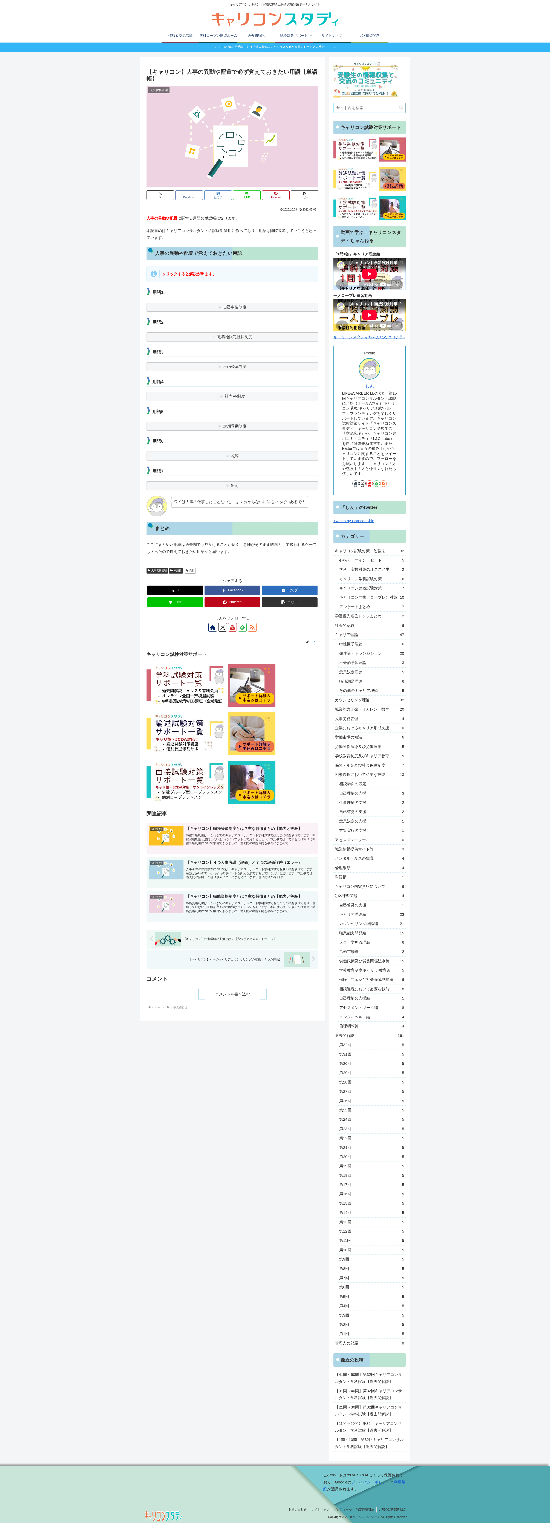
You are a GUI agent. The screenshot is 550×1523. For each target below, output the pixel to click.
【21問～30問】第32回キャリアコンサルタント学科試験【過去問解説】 (368, 1410)
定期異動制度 (234, 426)
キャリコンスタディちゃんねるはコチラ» (369, 337)
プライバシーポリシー (370, 1482)
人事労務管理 (159, 570)
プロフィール (343, 1509)
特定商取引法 (365, 1509)
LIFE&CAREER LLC (392, 1509)
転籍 (235, 456)
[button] (304, 195)
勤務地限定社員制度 (234, 337)
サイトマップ (320, 1509)
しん (369, 386)
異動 (191, 570)
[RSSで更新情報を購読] (252, 627)
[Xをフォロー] (222, 627)
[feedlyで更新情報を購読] (242, 627)
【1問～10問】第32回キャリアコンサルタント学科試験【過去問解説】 (369, 1443)
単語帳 (178, 570)
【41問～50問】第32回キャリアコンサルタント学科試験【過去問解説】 (368, 1378)
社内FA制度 (235, 396)
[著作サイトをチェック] (212, 627)
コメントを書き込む (232, 994)
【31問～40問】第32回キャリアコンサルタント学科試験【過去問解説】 (368, 1394)
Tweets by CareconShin (353, 521)
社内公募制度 (234, 367)
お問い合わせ (298, 1509)
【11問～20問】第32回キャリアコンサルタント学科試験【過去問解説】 (368, 1427)
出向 (235, 486)
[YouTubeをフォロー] (232, 627)
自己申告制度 (234, 307)
